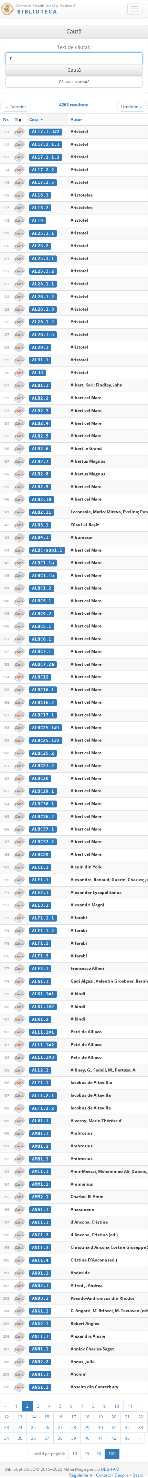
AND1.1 (40, 1273)
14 (33, 1416)
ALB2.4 (40, 423)
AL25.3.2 (43, 271)
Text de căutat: (74, 47)
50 (98, 1454)
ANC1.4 (40, 1260)
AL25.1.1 (43, 233)
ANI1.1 (40, 1336)
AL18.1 (40, 195)
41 (100, 1438)
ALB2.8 (40, 473)
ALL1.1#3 (43, 1057)
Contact (103, 1475)
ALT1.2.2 (43, 1108)
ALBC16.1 (43, 689)
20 (114, 1416)
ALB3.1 (40, 524)
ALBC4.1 (41, 600)
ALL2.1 (40, 1070)
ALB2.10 (41, 499)
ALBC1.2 (41, 588)
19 (100, 1416)
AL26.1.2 (43, 296)
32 (127, 1427)
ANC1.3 (40, 1247)
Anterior (15, 106)
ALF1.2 (40, 943)
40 (87, 1438)
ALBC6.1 (41, 639)
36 (33, 1438)
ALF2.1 (40, 968)
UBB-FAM (110, 1469)
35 (20, 1438)
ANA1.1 (40, 1209)
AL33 (37, 372)
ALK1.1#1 (43, 993)
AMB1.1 (40, 1133)
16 (60, 1416)
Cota (34, 119)
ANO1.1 (40, 1374)
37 (46, 1438)
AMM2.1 (40, 1196)
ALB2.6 (40, 448)
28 (73, 1427)
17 (73, 1416)
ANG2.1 (40, 1323)
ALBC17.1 (43, 714)
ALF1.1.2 (43, 930)
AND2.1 (40, 1285)
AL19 (37, 220)
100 (112, 1454)
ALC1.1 (40, 867)
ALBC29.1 (43, 791)
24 (20, 1427)
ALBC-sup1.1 (47, 550)
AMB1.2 (40, 1146)
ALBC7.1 (41, 651)
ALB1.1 (40, 385)
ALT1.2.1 (43, 1095)
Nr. (6, 119)
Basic (138, 1475)
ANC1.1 (40, 1222)
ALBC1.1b (43, 575)
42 (114, 1438)
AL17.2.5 (43, 182)
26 (46, 1427)
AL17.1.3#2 (46, 131)
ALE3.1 (40, 905)
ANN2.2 (40, 1361)
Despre (122, 1475)
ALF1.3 (40, 955)
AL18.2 (40, 207)
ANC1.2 (40, 1234)
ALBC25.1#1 (46, 727)
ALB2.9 (40, 486)
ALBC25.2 (43, 753)
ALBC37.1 (43, 829)
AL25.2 (40, 245)
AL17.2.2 (43, 169)
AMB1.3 (40, 1159)
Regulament (80, 1475)
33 (140, 1427)
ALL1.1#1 (43, 1032)
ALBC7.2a (43, 664)
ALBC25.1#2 (46, 740)
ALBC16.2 (43, 702)
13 (20, 1416)
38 (60, 1438)
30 (100, 1427)
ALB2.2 (40, 398)
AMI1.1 (40, 1171)
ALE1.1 (40, 879)
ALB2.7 (40, 461)
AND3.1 (40, 1298)
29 (87, 1427)
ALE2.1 (40, 892)
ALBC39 (40, 854)
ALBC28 (40, 778)
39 (73, 1438)
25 (33, 1427)
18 (87, 1416)
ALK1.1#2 (43, 1006)
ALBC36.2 (43, 816)
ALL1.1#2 (43, 1044)
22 (140, 1416)
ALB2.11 (41, 512)
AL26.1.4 (43, 321)
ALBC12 (40, 677)
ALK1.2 (40, 1019)
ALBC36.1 (43, 803)
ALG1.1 (40, 981)
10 (116, 1406)
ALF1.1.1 (43, 918)
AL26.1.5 (43, 334)
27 (60, 1427)
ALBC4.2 (41, 613)
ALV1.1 (40, 1120)
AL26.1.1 (43, 283)
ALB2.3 (40, 410)
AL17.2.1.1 (46, 144)
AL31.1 (40, 359)
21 (127, 1416)
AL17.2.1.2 (46, 157)
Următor (132, 106)
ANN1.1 (40, 1348)
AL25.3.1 (43, 258)
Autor (76, 119)
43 (127, 1438)
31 (114, 1427)
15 (46, 1416)
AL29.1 (40, 347)
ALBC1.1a (43, 562)
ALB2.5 (40, 436)
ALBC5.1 (41, 626)
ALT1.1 (40, 1082)
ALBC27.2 (43, 765)
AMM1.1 (40, 1184)
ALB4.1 (40, 537)
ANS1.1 (40, 1387)
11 (130, 1406)
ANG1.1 (40, 1311)
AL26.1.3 (43, 309)
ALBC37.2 (43, 841)
